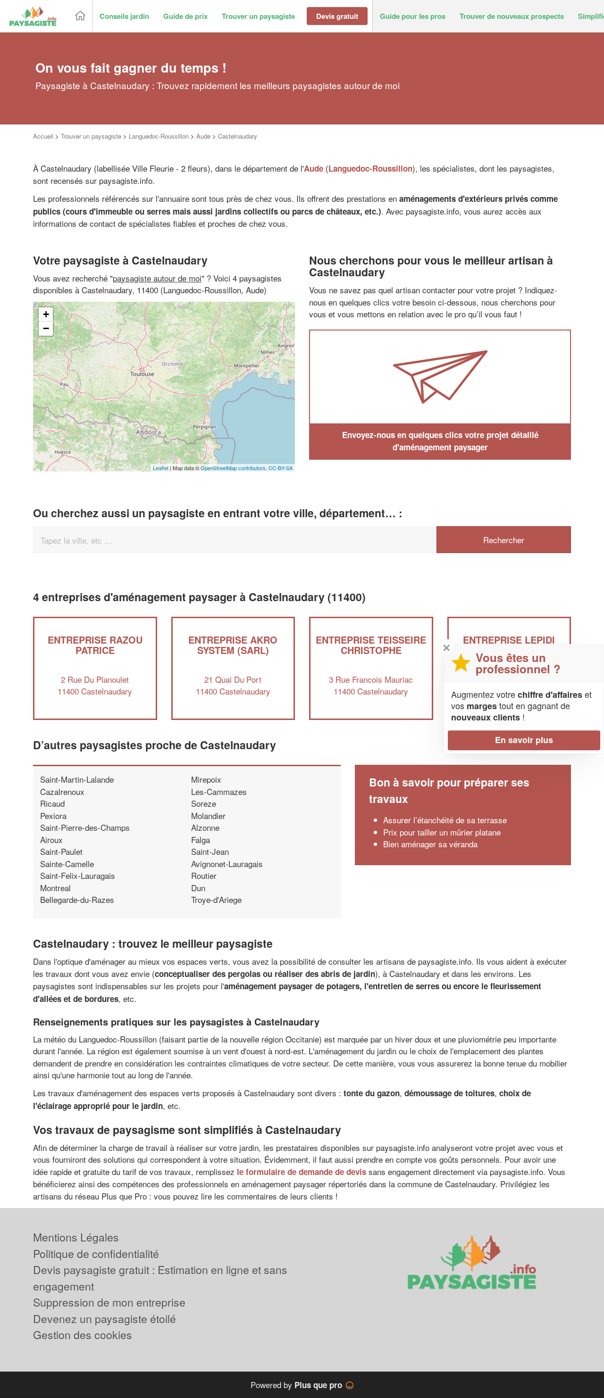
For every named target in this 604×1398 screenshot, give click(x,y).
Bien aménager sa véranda (430, 844)
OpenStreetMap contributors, (234, 468)
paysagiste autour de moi (157, 278)
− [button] (46, 328)
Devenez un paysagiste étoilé (104, 1318)
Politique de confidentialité (96, 1253)
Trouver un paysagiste (91, 136)
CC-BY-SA (280, 468)
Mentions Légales (76, 1237)
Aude (203, 136)
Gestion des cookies (82, 1334)
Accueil (43, 136)
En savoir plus (524, 740)
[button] (124, 16)
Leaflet (160, 468)
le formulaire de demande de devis (301, 1171)
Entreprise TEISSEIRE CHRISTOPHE (371, 645)
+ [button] (46, 314)
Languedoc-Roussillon (159, 136)
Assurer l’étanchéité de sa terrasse (445, 820)
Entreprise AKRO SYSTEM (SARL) (232, 645)
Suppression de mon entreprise (109, 1302)
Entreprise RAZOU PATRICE (95, 645)
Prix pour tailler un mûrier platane (442, 832)
